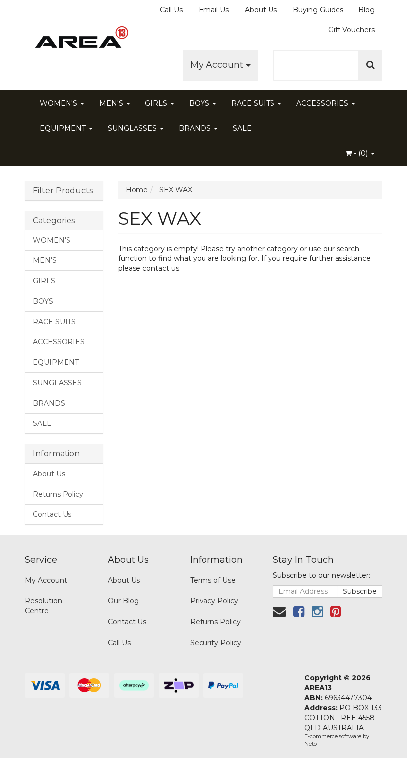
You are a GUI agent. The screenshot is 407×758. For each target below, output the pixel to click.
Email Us (214, 9)
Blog (366, 9)
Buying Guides (318, 9)
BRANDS (196, 128)
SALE (242, 128)
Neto (310, 743)
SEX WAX (175, 189)
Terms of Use (213, 580)
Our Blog (123, 600)
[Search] (370, 65)
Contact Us (52, 514)
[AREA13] (79, 39)
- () (361, 153)
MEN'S (112, 103)
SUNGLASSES (133, 128)
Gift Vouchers (351, 29)
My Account (218, 64)
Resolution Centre (43, 605)
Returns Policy (58, 494)
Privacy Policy (214, 600)
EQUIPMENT (64, 128)
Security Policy (215, 642)
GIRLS (157, 103)
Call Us (171, 9)
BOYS (200, 103)
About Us (261, 9)
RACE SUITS (253, 103)
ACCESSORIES (323, 103)
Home (137, 189)
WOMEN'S (59, 103)
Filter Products (63, 190)
